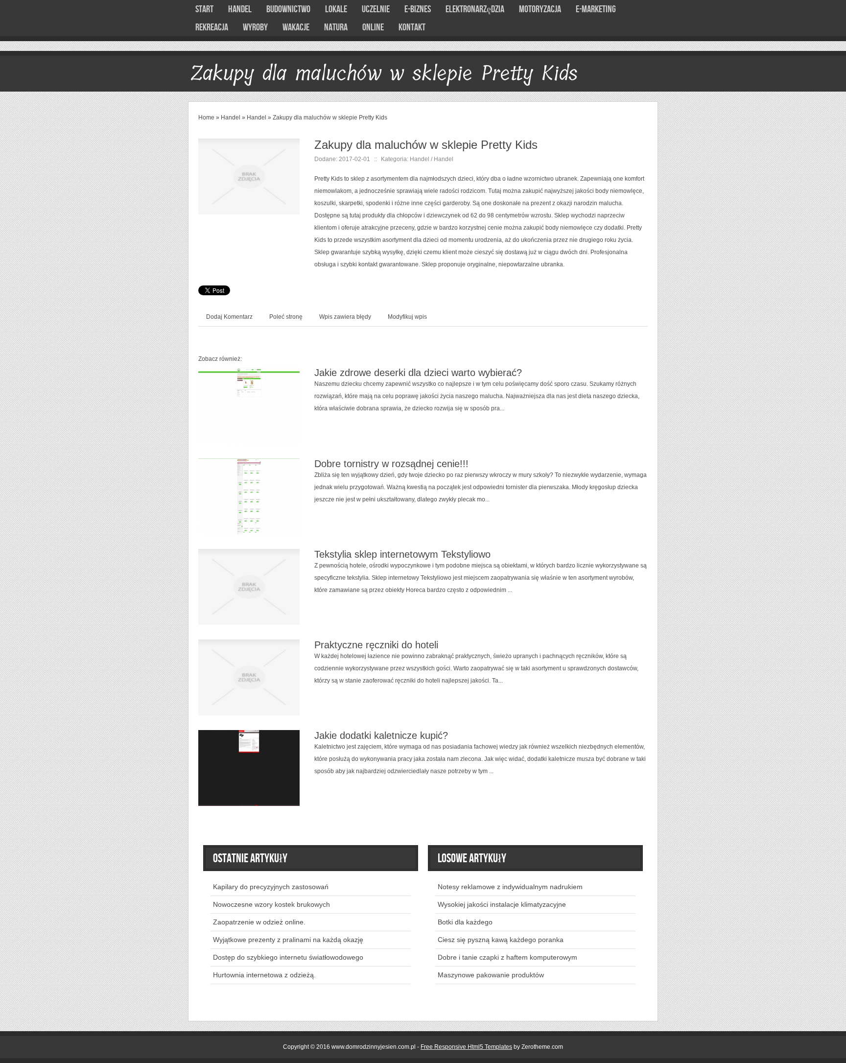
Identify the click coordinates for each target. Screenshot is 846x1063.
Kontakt (412, 27)
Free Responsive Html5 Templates (466, 1046)
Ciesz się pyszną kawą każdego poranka (501, 940)
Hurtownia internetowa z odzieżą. (264, 975)
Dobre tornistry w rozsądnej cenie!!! (391, 463)
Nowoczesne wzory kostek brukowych (271, 904)
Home (206, 117)
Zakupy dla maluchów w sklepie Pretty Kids (330, 117)
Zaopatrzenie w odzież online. (259, 922)
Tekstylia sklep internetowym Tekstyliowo (402, 554)
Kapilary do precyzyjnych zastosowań (271, 887)
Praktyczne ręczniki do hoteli (376, 644)
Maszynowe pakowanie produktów (491, 975)
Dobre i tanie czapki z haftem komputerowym (507, 957)
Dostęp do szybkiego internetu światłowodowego (288, 957)
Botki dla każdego (465, 922)
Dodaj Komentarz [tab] (229, 316)
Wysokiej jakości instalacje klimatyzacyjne (502, 904)
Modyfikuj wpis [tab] (407, 316)
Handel (230, 117)
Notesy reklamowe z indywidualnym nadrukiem (510, 887)
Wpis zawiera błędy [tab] (345, 316)
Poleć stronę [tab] (286, 316)
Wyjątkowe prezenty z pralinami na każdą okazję (288, 940)
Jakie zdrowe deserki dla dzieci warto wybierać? (418, 372)
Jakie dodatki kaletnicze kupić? (381, 735)
